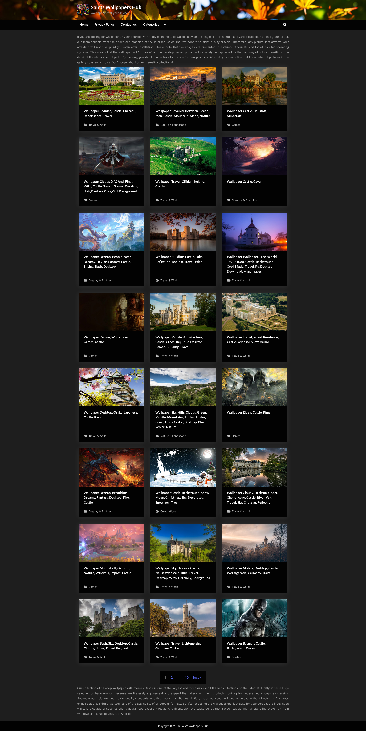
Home (84, 24)
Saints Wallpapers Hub (116, 7)
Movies (236, 657)
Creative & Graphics (244, 200)
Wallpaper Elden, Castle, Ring (248, 412)
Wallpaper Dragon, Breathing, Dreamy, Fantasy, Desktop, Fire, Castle (107, 497)
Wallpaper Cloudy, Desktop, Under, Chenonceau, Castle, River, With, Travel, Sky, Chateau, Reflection (252, 497)
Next (195, 677)
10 (187, 677)
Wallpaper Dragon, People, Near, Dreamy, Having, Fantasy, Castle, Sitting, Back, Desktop (108, 261)
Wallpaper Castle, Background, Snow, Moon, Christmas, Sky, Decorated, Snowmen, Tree (182, 497)
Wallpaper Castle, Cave (244, 181)
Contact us (129, 24)
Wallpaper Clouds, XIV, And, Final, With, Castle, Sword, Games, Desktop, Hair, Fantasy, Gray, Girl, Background (111, 186)
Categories (151, 24)
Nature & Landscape (173, 124)
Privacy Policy (104, 24)
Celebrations (168, 511)
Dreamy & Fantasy (100, 280)
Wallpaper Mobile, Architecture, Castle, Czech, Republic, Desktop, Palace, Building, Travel (179, 342)
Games (236, 124)
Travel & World (98, 124)
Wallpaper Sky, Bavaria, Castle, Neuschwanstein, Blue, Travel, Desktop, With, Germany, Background (182, 573)
